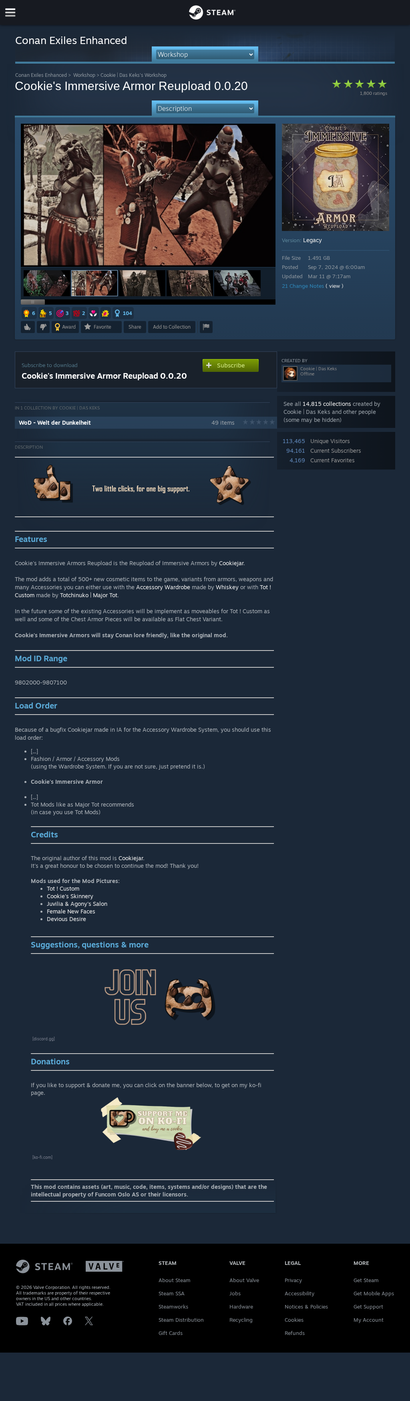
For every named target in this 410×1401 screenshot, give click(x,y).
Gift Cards (171, 1333)
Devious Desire (66, 918)
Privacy (293, 1280)
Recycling (241, 1320)
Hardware (241, 1306)
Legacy (312, 240)
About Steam (175, 1280)
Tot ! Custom (63, 888)
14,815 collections (327, 403)
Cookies (294, 1320)
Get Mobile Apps (374, 1293)
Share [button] (135, 327)
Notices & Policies (306, 1306)
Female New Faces (71, 911)
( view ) (335, 286)
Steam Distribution (181, 1320)
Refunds (295, 1333)
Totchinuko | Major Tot (88, 595)
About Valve (244, 1280)
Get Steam (366, 1280)
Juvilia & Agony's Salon (77, 903)
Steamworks (173, 1306)
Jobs (235, 1293)
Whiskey (227, 587)
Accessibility (299, 1293)
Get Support (368, 1306)
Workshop (84, 75)
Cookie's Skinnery (70, 896)
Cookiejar (231, 563)
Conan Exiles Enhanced (41, 75)
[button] (47, 283)
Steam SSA (172, 1293)
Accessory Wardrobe (163, 587)
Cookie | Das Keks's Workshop (133, 75)
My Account (369, 1320)
